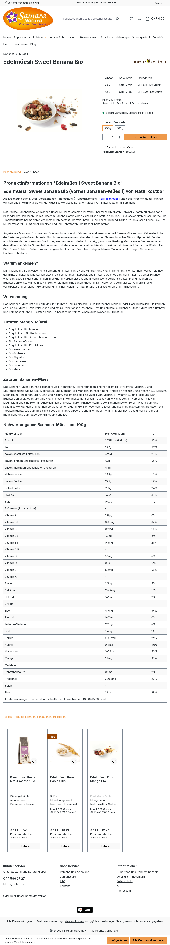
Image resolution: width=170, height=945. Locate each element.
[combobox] (86, 18)
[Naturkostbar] (150, 61)
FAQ (62, 881)
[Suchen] (117, 18)
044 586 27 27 (14, 878)
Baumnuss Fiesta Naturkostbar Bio (22, 779)
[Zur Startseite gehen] (28, 18)
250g (108, 128)
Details (25, 846)
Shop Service (70, 866)
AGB (119, 886)
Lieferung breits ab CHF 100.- (97, 2)
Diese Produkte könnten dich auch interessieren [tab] (35, 716)
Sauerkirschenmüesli (139, 198)
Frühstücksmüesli (86, 198)
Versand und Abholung (74, 872)
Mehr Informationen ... (26, 942)
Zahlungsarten (69, 876)
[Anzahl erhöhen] (119, 137)
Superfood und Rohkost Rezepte (137, 872)
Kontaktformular (35, 896)
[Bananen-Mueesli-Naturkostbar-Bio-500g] (49, 110)
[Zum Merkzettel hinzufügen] (33, 761)
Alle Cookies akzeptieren (148, 940)
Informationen (127, 866)
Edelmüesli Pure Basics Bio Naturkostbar (62, 779)
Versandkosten (74, 921)
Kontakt (65, 886)
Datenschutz (125, 881)
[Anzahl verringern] (105, 137)
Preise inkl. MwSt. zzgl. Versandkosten (126, 103)
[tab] (12, 172)
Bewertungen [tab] (30, 172)
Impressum (124, 890)
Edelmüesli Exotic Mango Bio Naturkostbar (103, 779)
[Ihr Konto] (139, 18)
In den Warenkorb (145, 137)
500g (120, 128)
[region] (49, 110)
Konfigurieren (118, 940)
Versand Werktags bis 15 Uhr (23, 2)
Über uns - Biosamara (131, 876)
